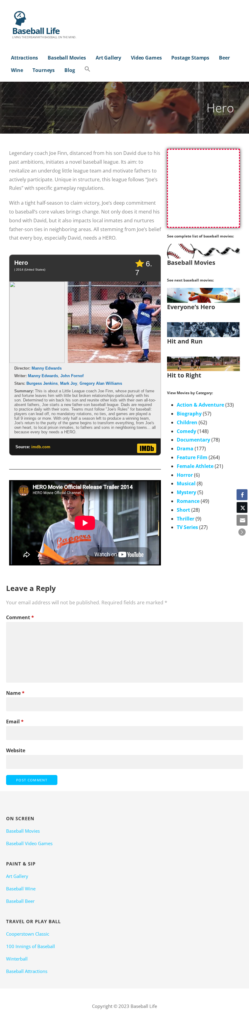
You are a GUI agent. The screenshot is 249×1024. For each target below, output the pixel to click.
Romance (188, 501)
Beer (224, 57)
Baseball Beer (20, 901)
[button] (87, 69)
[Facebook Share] (242, 494)
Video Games (146, 57)
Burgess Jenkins (42, 383)
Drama (185, 448)
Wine (17, 70)
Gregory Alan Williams (101, 383)
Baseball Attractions (26, 971)
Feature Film (192, 457)
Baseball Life (36, 30)
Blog (69, 70)
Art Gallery (108, 57)
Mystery (186, 492)
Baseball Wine (21, 889)
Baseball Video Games (29, 843)
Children (187, 422)
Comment (20, 617)
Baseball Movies (67, 57)
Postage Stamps (190, 57)
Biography (189, 413)
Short (183, 510)
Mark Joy (68, 383)
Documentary (193, 439)
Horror (185, 475)
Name (15, 693)
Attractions (24, 57)
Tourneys (43, 70)
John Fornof (72, 376)
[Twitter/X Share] (242, 507)
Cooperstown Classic (27, 934)
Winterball (17, 959)
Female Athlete (195, 466)
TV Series (187, 527)
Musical (186, 483)
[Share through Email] (242, 520)
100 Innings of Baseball (30, 946)
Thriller (185, 518)
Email (15, 721)
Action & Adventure (200, 404)
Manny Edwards (47, 368)
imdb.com (40, 447)
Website (15, 750)
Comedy (186, 431)
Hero (21, 262)
